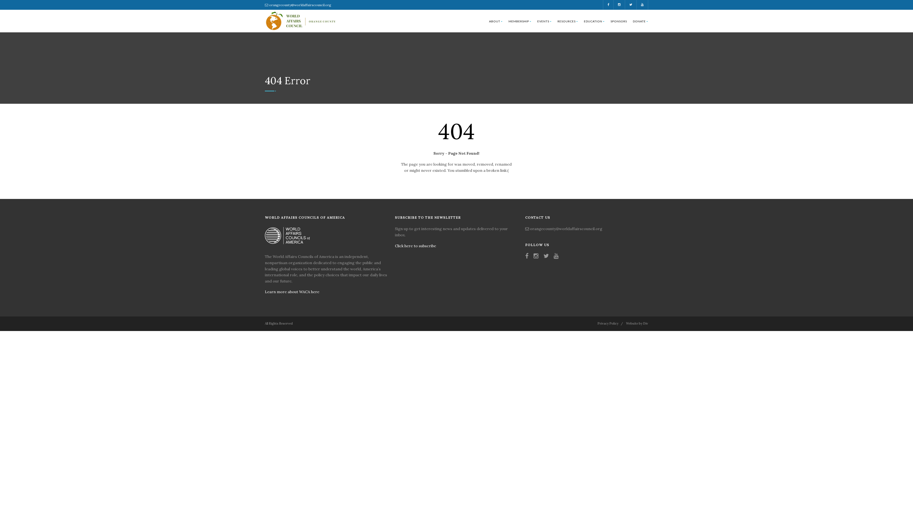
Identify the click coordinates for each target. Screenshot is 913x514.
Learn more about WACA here (292, 291)
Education (593, 21)
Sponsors (619, 21)
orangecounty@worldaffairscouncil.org (300, 5)
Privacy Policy (607, 323)
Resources (567, 21)
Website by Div (637, 323)
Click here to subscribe (415, 245)
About (494, 21)
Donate (639, 21)
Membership (519, 21)
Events (543, 21)
